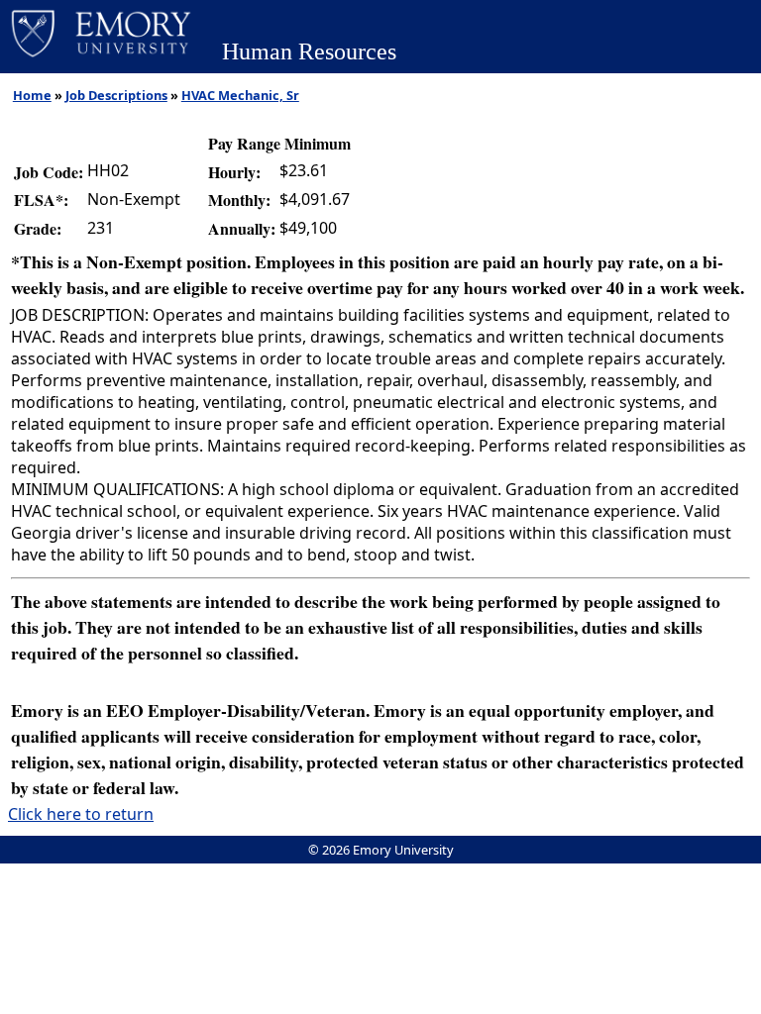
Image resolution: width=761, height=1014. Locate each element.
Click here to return (81, 814)
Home (32, 95)
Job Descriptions (116, 95)
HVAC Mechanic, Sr (240, 95)
